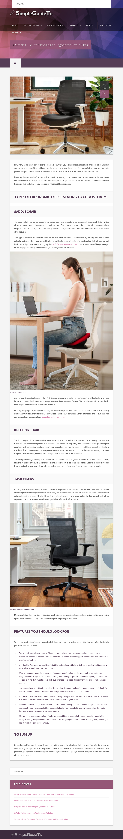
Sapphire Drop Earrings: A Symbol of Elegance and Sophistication (41, 819)
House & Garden (54, 25)
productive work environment (53, 417)
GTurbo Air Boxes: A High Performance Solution (33, 813)
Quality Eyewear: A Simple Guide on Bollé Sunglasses (36, 800)
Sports (89, 25)
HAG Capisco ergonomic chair (64, 244)
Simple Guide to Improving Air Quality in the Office (34, 807)
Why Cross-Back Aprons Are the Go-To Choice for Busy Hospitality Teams (44, 794)
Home (15, 25)
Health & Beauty (31, 25)
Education (105, 25)
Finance (74, 25)
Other (15, 33)
